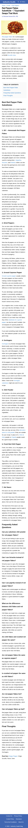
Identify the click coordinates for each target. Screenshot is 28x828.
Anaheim (12, 162)
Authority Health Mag (17, 826)
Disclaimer (19, 819)
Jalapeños (18, 160)
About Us (21, 822)
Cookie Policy (10, 819)
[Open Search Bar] (18, 2)
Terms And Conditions (10, 822)
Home (3, 5)
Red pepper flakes (7, 37)
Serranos (4, 162)
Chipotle (14, 437)
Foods (8, 5)
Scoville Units (12, 55)
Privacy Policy (18, 816)
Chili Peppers (15, 5)
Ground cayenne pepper (9, 276)
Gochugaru (5, 344)
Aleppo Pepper (13, 756)
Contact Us (9, 816)
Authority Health (9, 2)
